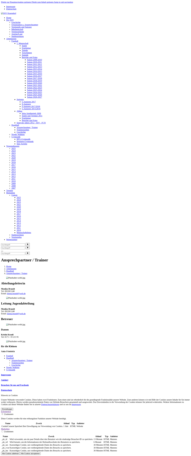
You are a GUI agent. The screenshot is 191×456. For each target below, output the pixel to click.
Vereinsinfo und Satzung (21, 27)
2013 (13, 174)
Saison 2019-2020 (34, 83)
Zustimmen (8, 414)
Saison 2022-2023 (34, 88)
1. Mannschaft (22, 43)
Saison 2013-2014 (34, 69)
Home (8, 18)
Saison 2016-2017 (34, 76)
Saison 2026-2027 (34, 97)
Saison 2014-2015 (34, 71)
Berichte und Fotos (29, 57)
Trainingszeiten (23, 130)
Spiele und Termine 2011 (32, 116)
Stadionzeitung (17, 36)
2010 (13, 181)
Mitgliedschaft (17, 29)
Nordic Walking (18, 134)
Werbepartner (11, 239)
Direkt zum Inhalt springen (43, 2)
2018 (13, 162)
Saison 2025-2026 (34, 95)
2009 (13, 183)
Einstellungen (7, 409)
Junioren (20, 99)
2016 (13, 167)
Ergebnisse (26, 48)
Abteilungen (11, 39)
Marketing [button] (5, 429)
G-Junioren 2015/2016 (31, 109)
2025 (13, 148)
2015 (13, 169)
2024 (13, 151)
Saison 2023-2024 (34, 90)
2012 (13, 176)
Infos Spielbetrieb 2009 (31, 113)
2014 (13, 172)
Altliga (19, 111)
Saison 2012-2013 (34, 67)
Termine (9, 190)
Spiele (24, 46)
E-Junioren (26, 104)
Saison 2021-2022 (34, 85)
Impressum (10, 6)
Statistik (25, 55)
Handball (15, 125)
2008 (13, 186)
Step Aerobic (22, 144)
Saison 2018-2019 (34, 81)
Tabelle (25, 50)
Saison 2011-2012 (34, 64)
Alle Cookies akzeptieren (30, 454)
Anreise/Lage (16, 34)
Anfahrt (4, 380)
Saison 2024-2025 (34, 92)
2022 (13, 155)
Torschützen (27, 53)
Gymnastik (15, 137)
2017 (13, 165)
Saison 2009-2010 (34, 60)
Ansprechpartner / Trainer (27, 127)
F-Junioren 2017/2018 (31, 106)
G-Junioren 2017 (29, 102)
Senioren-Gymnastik (25, 141)
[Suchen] (28, 244)
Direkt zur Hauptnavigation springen (16, 2)
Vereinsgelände (17, 32)
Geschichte (16, 22)
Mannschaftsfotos (24, 232)
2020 (13, 158)
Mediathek (10, 193)
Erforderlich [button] (6, 411)
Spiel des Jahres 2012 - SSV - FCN (31, 123)
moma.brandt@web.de (16, 293)
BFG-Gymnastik (23, 139)
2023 (13, 153)
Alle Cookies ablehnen (10, 454)
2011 (13, 179)
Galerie (14, 195)
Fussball (14, 41)
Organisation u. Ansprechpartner (24, 25)
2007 (13, 188)
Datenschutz (11, 9)
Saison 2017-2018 (34, 78)
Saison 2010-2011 (34, 62)
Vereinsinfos (16, 237)
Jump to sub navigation (63, 2)
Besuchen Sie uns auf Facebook (15, 385)
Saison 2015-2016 (34, 74)
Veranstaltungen (12, 146)
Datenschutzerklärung (50, 404)
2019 (13, 160)
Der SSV (10, 20)
